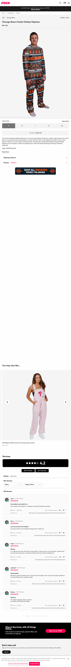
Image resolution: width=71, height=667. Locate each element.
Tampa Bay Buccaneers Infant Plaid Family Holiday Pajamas (50, 559)
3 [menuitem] (31, 616)
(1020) (67, 17)
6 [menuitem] (37, 616)
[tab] (28, 470)
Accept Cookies (34, 663)
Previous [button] (7, 402)
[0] (64, 3)
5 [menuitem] (35, 616)
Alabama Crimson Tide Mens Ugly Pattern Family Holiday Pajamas (48, 583)
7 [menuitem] (39, 616)
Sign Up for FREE (55, 631)
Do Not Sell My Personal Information (18, 663)
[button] (14, 510)
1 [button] (18, 117)
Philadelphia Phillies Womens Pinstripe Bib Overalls (18, 443)
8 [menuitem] (41, 616)
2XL (62, 126)
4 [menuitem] (33, 616)
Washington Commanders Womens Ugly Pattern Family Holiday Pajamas (47, 513)
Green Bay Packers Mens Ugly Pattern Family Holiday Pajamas (49, 535)
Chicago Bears (11, 17)
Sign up (6, 652)
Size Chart (65, 121)
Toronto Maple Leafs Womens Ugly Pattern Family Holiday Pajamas (48, 608)
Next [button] (66, 402)
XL (49, 126)
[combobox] (13, 484)
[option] (35, 8)
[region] (35, 661)
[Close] (68, 659)
